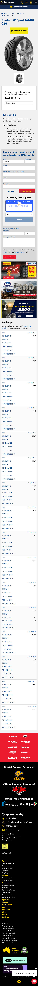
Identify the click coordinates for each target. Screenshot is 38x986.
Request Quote (9, 257)
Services (5, 883)
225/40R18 (31, 433)
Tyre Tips (5, 873)
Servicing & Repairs (8, 890)
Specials (5, 900)
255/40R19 (31, 657)
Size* (4, 159)
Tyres (4, 861)
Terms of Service (19, 252)
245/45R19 (31, 632)
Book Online (7, 905)
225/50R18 (31, 483)
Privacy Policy (7, 252)
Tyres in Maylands (8, 931)
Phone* (13, 172)
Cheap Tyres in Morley (9, 943)
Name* (5, 165)
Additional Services (8, 897)
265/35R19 (31, 681)
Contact (5, 902)
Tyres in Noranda (7, 936)
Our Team (6, 910)
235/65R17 (31, 408)
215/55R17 (31, 358)
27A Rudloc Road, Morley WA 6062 (19, 822)
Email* (5, 178)
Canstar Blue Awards (8, 938)
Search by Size (7, 866)
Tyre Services (6, 892)
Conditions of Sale (24, 977)
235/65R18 (31, 557)
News (4, 915)
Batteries (5, 888)
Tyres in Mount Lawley (9, 933)
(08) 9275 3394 (12, 826)
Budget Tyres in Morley (9, 940)
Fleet (4, 912)
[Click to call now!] (22, 2)
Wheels (5, 875)
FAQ (4, 907)
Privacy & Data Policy (13, 977)
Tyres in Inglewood (8, 928)
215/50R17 (31, 333)
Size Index (5, 924)
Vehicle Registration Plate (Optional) (11, 230)
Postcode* (6, 184)
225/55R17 (31, 383)
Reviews (5, 917)
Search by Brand (7, 868)
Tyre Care (5, 871)
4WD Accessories (8, 885)
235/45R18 (31, 532)
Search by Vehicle (8, 863)
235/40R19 (31, 583)
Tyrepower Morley (20, 7)
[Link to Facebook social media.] (19, 981)
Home (5, 13)
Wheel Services (7, 895)
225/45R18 (31, 458)
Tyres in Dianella (7, 926)
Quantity (28, 159)
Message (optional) (9, 237)
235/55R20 (31, 706)
